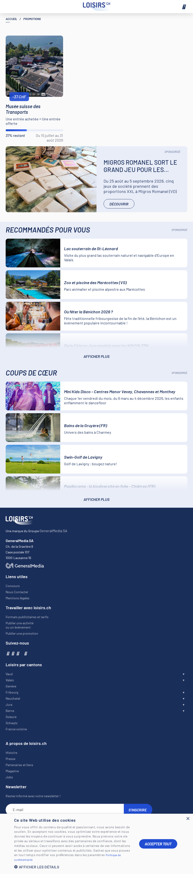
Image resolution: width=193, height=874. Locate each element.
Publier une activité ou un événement (19, 625)
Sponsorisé (172, 151)
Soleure (11, 717)
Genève (11, 686)
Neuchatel (13, 698)
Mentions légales (17, 598)
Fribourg (12, 692)
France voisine (16, 729)
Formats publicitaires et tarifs (27, 617)
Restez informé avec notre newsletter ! (33, 796)
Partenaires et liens (19, 765)
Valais (10, 680)
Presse (10, 759)
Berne (10, 711)
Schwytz (11, 723)
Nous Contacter (17, 592)
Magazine (12, 771)
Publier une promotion (22, 633)
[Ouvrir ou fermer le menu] (183, 6)
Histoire (11, 753)
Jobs (9, 777)
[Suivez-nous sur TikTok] (21, 653)
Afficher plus (96, 356)
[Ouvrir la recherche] (9, 6)
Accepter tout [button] (158, 843)
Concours (13, 586)
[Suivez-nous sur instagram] (13, 653)
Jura (9, 704)
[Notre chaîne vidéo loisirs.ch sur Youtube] (18, 653)
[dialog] (96, 844)
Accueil (11, 19)
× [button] (187, 819)
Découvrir (119, 204)
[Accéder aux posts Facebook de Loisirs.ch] (8, 653)
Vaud (9, 674)
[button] (73, 867)
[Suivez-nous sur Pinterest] (25, 653)
